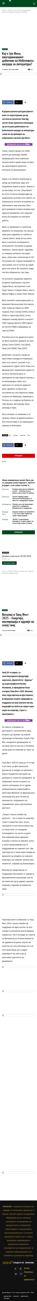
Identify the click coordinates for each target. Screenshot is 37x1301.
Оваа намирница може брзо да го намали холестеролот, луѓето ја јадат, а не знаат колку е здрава (18, 483)
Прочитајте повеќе (9, 563)
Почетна (4, 10)
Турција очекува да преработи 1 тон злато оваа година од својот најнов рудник (23, 514)
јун (10, 435)
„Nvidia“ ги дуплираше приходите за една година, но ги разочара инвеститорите (23, 521)
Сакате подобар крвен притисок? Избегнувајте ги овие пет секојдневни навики (23, 499)
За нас (26, 1268)
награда (15, 435)
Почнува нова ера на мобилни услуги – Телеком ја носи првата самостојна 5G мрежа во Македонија (23, 491)
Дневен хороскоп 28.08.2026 (16, 556)
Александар (15, 69)
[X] (21, 1274)
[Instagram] (20, 1269)
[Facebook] (15, 1269)
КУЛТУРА (10, 10)
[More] (25, 102)
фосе (28, 435)
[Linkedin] (16, 1274)
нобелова (22, 435)
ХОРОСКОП (5, 552)
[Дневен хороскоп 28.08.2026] (18, 545)
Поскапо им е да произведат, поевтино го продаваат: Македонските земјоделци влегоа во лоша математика (23, 506)
